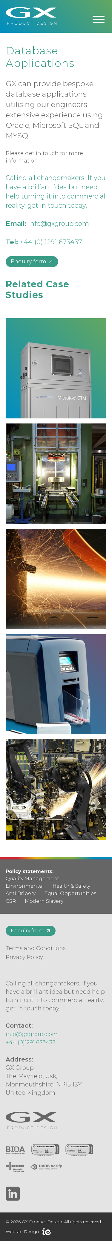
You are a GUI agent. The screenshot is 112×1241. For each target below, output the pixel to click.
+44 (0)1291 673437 (31, 1042)
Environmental (25, 886)
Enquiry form (28, 261)
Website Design (22, 1231)
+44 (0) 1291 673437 (51, 242)
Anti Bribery (21, 893)
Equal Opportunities (70, 893)
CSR (11, 901)
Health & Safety (71, 886)
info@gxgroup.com (58, 224)
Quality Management (32, 878)
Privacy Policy (24, 957)
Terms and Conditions (36, 948)
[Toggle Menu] (99, 19)
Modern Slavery (44, 901)
